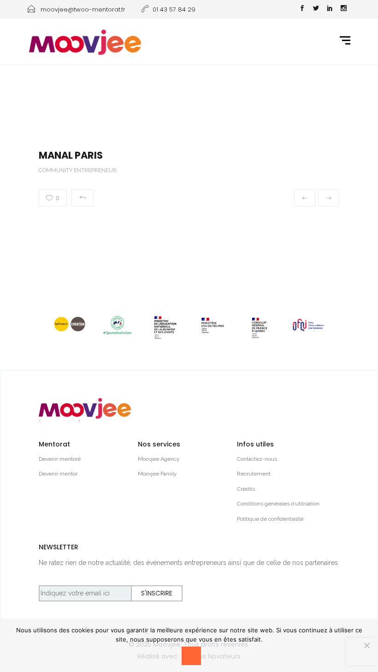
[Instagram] (343, 9)
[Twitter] (316, 9)
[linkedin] (330, 9)
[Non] (366, 645)
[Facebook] (302, 9)
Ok (191, 656)
